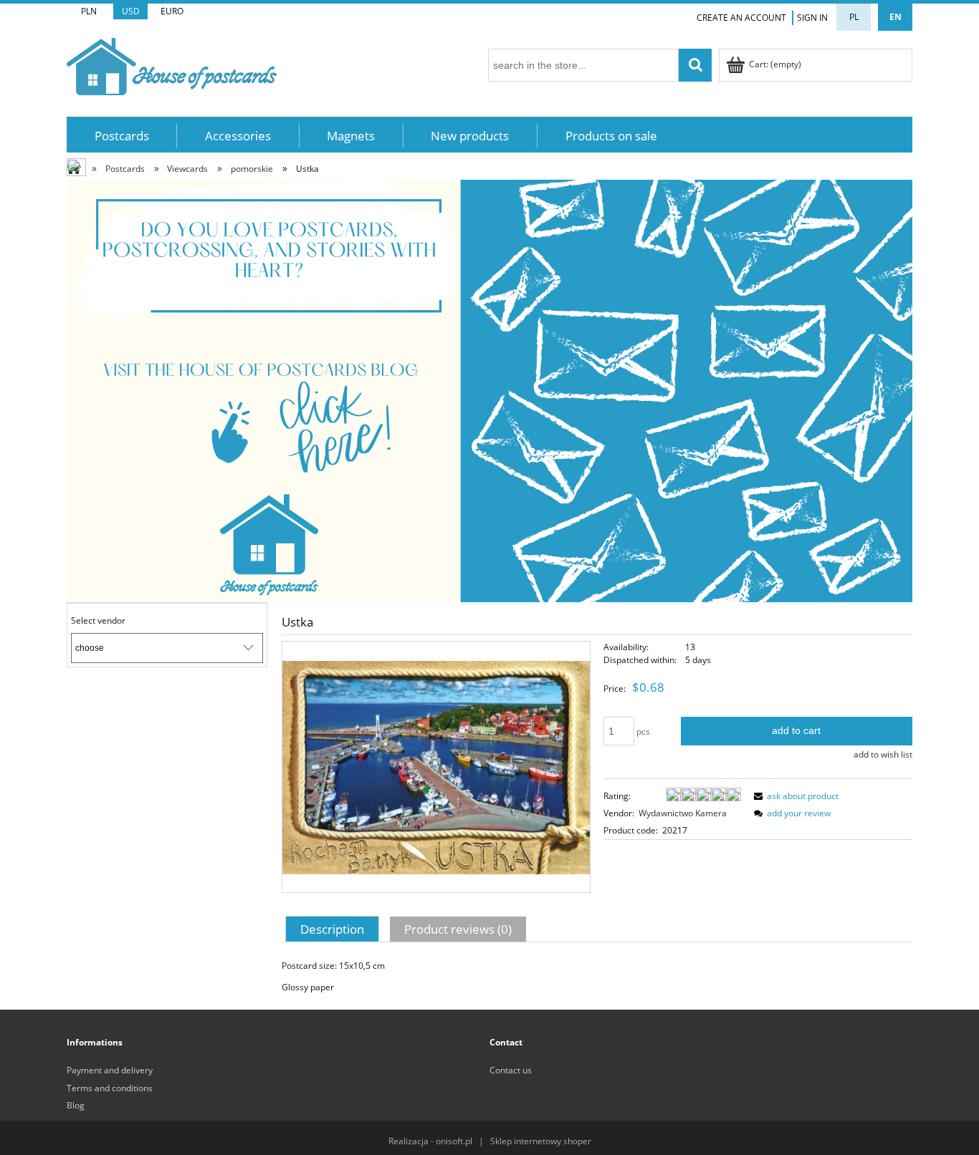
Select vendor (98, 621)
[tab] (334, 929)
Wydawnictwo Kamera (683, 813)
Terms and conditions (110, 1088)
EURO (172, 11)
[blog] (489, 390)
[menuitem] (122, 136)
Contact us (511, 1070)
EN (895, 17)
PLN (89, 11)
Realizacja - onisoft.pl (430, 1141)
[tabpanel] (597, 977)
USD (131, 11)
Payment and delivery (110, 1070)
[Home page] (172, 64)
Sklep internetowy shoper (540, 1141)
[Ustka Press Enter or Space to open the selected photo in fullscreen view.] (436, 766)
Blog (76, 1105)
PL (854, 17)
